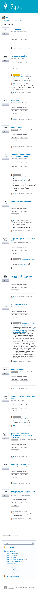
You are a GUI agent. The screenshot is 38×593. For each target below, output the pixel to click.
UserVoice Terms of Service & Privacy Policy (24, 587)
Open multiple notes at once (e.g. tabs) (23, 397)
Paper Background (26, 466)
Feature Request (25, 31)
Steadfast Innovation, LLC (14, 576)
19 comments (13, 58)
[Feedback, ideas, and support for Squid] (14, 6)
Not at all (15, 39)
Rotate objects (16, 127)
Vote (5, 33)
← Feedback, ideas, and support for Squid (12, 20)
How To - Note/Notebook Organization (16, 559)
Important (24, 39)
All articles (9, 573)
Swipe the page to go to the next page (23, 239)
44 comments (13, 400)
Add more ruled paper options (22, 464)
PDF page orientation (19, 56)
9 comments (13, 31)
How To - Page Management (13, 561)
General (19, 31)
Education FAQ (10, 569)
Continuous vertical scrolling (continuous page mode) (22, 155)
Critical (16, 42)
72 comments (22, 371)
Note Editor (24, 58)
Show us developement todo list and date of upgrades (23, 277)
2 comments (13, 203)
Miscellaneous (10, 563)
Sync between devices (19, 304)
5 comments (13, 466)
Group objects (16, 100)
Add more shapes (17, 369)
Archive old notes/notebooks (21, 201)
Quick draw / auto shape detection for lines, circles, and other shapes (22, 435)
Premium (9, 567)
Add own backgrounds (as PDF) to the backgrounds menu (23, 492)
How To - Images (11, 557)
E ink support (16, 29)
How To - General (11, 555)
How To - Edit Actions (12, 553)
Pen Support (10, 565)
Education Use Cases (12, 571)
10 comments (13, 102)
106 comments (14, 242)
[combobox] (18, 543)
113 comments (14, 158)
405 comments (14, 306)
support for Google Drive (19, 332)
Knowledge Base (12, 551)
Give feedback (11, 547)
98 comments (22, 439)
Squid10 (22, 80)
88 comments (22, 129)
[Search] (33, 543)
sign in (16, 535)
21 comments (13, 495)
